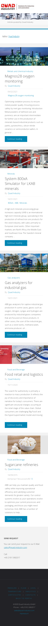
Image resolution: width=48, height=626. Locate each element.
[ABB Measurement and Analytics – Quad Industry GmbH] (17, 6)
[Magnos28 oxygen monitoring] (24, 56)
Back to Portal (24, 598)
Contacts (30, 595)
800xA (10, 203)
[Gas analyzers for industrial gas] (24, 263)
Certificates (14, 595)
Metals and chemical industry (20, 71)
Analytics (31, 591)
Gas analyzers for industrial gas (19, 285)
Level (33, 588)
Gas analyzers (13, 277)
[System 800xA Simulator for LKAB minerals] (24, 159)
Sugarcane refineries (21, 464)
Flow (23, 588)
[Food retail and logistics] (24, 354)
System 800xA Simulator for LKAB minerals (20, 183)
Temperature (14, 591)
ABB (16, 203)
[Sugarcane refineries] (24, 445)
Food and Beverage (16, 369)
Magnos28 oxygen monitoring (19, 79)
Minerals (11, 173)
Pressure (12, 588)
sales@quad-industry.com (15, 547)
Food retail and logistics (24, 374)
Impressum (24, 613)
